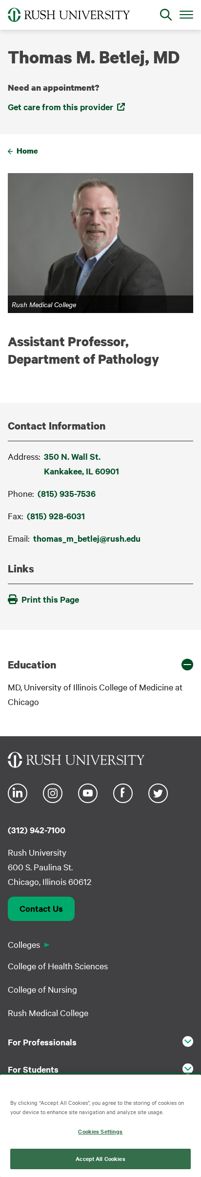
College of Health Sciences (58, 965)
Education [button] (32, 664)
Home (27, 150)
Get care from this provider (60, 107)
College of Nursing (42, 989)
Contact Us (41, 908)
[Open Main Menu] (186, 14)
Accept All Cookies (100, 1158)
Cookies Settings (100, 1131)
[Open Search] (166, 14)
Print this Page (50, 599)
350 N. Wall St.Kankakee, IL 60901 (81, 464)
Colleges (24, 944)
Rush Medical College (48, 1012)
